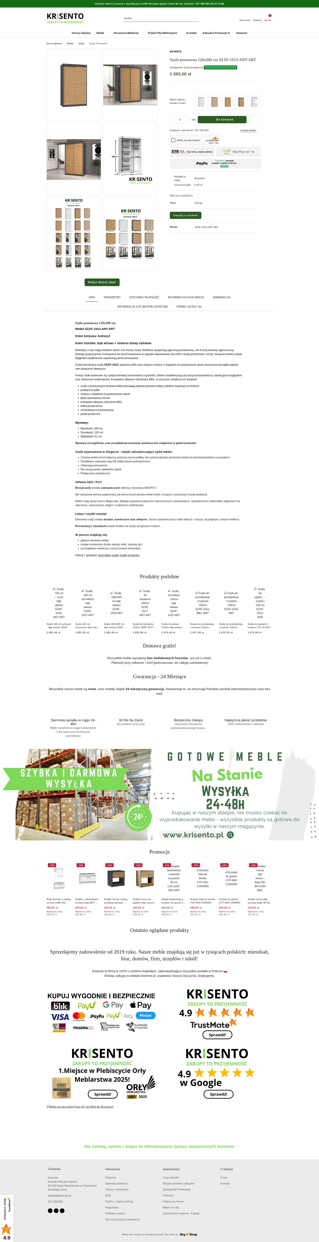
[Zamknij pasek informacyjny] (270, 3)
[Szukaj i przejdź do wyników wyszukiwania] (197, 18)
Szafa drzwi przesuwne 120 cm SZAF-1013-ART (258, 626)
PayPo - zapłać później (119, 1201)
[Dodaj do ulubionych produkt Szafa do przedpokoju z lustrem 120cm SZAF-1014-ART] (211, 590)
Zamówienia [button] (171, 1169)
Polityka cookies (115, 1213)
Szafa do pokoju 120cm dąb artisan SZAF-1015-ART (143, 626)
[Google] (62, 1210)
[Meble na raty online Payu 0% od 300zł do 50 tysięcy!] (159, 1117)
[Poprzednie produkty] (53, 597)
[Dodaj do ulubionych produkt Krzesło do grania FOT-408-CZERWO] (211, 865)
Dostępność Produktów (177, 1189)
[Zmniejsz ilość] (172, 119)
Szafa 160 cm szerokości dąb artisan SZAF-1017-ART (59, 626)
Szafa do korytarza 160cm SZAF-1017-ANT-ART (114, 626)
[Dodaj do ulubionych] (255, 119)
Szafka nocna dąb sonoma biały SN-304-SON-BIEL (231, 901)
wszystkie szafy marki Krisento (118, 555)
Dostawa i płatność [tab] (144, 297)
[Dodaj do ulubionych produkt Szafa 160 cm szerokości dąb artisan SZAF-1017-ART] (67, 590)
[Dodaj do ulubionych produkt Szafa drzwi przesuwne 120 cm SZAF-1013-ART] (268, 590)
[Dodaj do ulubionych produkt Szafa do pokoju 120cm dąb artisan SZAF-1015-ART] (153, 590)
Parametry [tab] (112, 297)
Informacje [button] (112, 1169)
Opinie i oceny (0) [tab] (188, 306)
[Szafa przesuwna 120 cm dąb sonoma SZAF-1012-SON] (214, 102)
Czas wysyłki (171, 1177)
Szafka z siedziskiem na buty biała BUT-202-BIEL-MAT (58, 901)
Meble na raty (171, 1207)
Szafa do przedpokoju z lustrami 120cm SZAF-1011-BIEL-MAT (173, 626)
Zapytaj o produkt (185, 215)
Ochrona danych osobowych (122, 1219)
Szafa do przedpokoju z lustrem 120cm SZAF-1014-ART (202, 626)
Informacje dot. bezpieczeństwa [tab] (143, 306)
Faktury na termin (173, 1201)
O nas (223, 1177)
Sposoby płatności (116, 1183)
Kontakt (224, 1183)
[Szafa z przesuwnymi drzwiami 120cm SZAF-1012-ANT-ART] (241, 102)
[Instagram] (56, 1210)
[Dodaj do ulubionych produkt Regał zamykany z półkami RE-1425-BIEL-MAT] (268, 865)
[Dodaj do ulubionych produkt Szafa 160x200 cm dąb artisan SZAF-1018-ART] (96, 590)
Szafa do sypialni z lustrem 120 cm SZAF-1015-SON (231, 626)
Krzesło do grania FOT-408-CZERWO (201, 901)
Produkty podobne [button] (159, 576)
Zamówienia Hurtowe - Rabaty (181, 1213)
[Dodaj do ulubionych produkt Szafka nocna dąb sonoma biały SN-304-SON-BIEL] (239, 865)
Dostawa (110, 1177)
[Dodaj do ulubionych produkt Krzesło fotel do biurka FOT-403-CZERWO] (182, 865)
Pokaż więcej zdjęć (102, 282)
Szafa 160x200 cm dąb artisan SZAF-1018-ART (85, 626)
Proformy (168, 1195)
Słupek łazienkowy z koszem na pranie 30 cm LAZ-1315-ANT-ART (144, 901)
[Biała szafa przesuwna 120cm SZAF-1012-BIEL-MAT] (201, 102)
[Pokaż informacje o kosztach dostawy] (205, 185)
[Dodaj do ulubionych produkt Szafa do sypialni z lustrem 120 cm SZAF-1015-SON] (239, 590)
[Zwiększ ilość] (187, 119)
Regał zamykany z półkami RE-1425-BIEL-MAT (258, 901)
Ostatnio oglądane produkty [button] (159, 930)
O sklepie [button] (226, 1169)
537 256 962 (55, 1201)
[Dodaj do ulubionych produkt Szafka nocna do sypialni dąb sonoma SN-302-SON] (124, 865)
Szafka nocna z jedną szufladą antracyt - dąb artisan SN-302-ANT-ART (87, 901)
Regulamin (111, 1207)
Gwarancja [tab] (221, 297)
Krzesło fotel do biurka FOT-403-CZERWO (173, 901)
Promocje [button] (159, 852)
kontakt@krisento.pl (59, 1195)
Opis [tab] (92, 297)
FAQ (108, 1195)
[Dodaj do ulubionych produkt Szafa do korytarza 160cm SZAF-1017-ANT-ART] (124, 590)
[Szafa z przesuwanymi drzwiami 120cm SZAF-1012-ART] (228, 102)
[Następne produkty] (265, 597)
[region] (228, 101)
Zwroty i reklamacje (117, 1189)
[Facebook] (50, 1210)
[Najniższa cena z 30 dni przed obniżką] (70, 911)
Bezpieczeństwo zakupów (178, 1183)
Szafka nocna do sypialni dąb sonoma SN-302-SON (115, 901)
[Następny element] (257, 101)
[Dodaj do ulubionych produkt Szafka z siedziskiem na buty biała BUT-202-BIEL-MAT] (67, 865)
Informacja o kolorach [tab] (186, 297)
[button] (74, 85)
